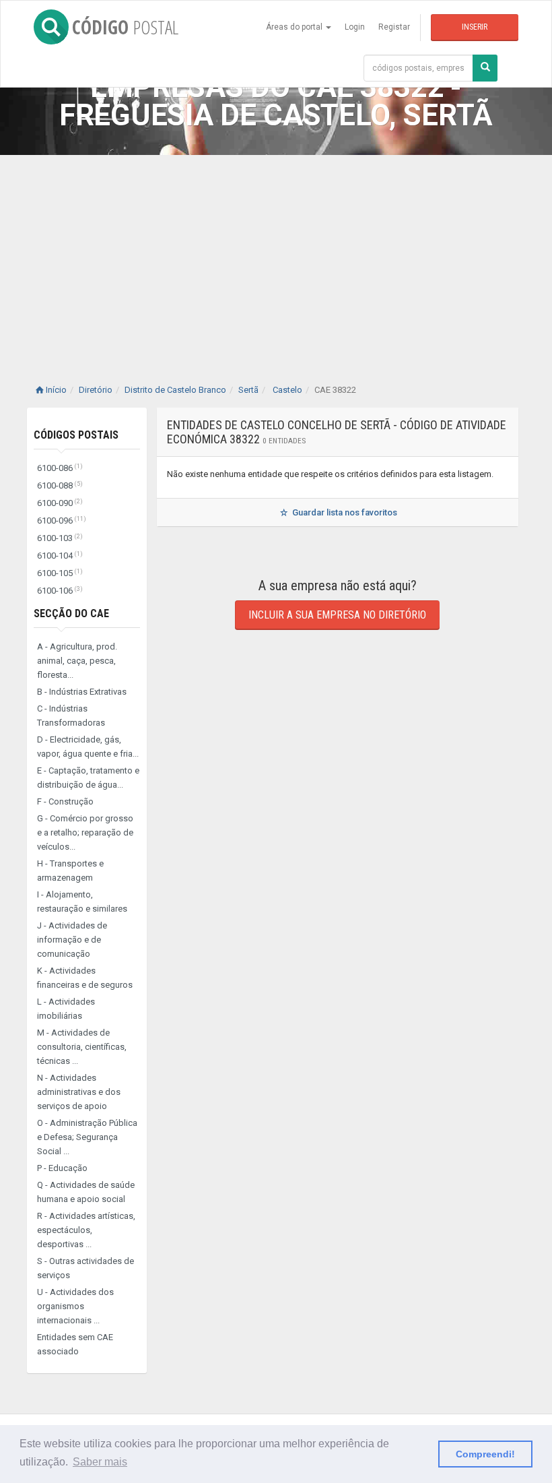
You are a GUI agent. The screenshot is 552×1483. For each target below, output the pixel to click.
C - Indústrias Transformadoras (71, 715)
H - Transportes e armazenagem (70, 870)
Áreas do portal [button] (295, 27)
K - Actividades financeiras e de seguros (85, 978)
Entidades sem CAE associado (75, 1344)
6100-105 (60, 573)
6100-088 (60, 485)
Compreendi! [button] (485, 1454)
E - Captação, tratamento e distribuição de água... (88, 777)
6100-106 (60, 591)
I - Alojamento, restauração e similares (82, 901)
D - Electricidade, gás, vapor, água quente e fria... (88, 746)
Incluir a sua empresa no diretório (337, 614)
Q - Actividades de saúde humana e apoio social (86, 1192)
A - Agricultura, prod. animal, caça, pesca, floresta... (77, 660)
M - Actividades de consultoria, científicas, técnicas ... (82, 1047)
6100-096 (61, 520)
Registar (394, 27)
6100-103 (60, 538)
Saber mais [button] (100, 1462)
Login (355, 27)
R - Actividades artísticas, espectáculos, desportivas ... (86, 1230)
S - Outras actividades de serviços (85, 1268)
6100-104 (60, 555)
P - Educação (62, 1168)
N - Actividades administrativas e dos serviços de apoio (78, 1092)
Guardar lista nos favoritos (343, 512)
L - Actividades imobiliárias (66, 1009)
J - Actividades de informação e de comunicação (72, 939)
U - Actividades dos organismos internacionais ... (75, 1306)
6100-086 (60, 468)
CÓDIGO (125, 27)
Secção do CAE (71, 613)
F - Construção (65, 801)
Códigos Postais (76, 435)
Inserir (474, 27)
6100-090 (60, 503)
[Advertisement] (276, 256)
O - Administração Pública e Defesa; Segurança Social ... (87, 1137)
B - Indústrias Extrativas (82, 692)
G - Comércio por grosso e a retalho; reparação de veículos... (85, 832)
